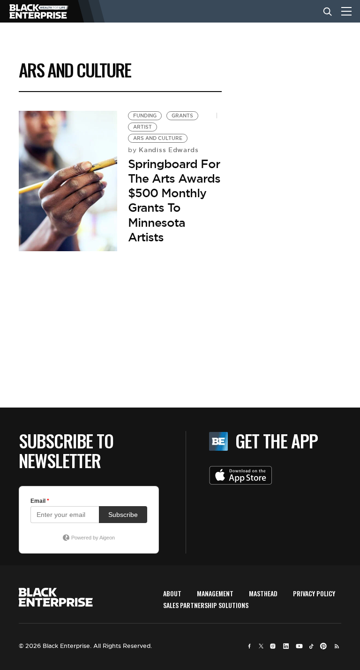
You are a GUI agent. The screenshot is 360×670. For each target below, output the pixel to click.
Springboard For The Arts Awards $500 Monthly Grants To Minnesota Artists (174, 200)
